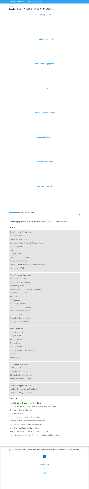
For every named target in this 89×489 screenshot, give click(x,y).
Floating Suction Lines (18, 346)
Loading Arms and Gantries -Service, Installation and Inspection (34, 435)
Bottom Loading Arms (18, 278)
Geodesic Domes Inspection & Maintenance (27, 424)
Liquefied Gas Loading (18, 293)
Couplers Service (16, 413)
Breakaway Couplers (18, 304)
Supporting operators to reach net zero (24, 222)
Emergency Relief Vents (19, 239)
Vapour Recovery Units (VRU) (21, 378)
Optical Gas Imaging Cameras (21, 392)
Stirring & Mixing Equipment (21, 375)
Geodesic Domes (16, 332)
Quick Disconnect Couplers (20, 307)
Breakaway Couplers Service (21, 410)
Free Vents (14, 250)
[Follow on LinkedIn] (44, 456)
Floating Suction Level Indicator (22, 350)
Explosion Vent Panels (18, 371)
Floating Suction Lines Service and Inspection (27, 421)
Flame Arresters (16, 246)
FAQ (44, 468)
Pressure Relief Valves (18, 261)
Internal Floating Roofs (18, 339)
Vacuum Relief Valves (18, 268)
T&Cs (44, 473)
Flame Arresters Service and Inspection (25, 417)
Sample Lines (15, 357)
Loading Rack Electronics (19, 322)
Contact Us (44, 464)
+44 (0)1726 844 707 (17, 2)
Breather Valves (16, 236)
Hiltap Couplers (16, 314)
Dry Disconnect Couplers (19, 311)
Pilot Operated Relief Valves (20, 257)
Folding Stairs (15, 296)
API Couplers (15, 300)
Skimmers (13, 353)
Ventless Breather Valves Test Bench (24, 389)
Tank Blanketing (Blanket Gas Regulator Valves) (28, 264)
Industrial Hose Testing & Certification (24, 428)
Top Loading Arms (17, 286)
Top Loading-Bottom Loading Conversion (25, 289)
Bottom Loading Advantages (21, 282)
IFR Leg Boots (15, 343)
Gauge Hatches (16, 253)
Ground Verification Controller (21, 318)
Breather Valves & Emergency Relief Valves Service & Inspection (34, 406)
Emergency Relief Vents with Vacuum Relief (26, 243)
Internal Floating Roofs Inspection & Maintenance (29, 431)
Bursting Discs (15, 368)
